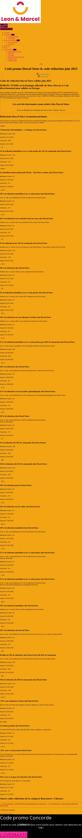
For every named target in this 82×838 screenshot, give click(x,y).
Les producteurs (13, 36)
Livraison (11, 44)
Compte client (12, 59)
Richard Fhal (45, 74)
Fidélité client (12, 60)
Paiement (11, 53)
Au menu (7, 32)
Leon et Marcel (13, 42)
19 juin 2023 (44, 76)
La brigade (11, 38)
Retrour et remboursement (16, 57)
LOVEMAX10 (13, 835)
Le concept (7, 34)
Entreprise (7, 46)
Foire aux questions (10, 40)
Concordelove (8, 49)
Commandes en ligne (14, 51)
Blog (5, 47)
